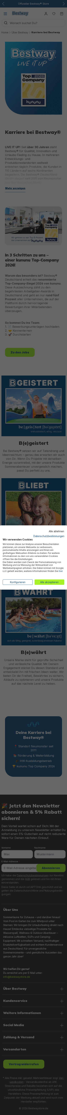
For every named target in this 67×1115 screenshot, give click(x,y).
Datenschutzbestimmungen (48, 536)
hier (61, 571)
